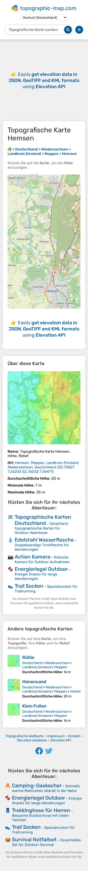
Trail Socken (29, 586)
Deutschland (32, 663)
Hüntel (75, 691)
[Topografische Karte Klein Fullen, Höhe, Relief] (14, 713)
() (43, 467)
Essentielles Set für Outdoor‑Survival (46, 842)
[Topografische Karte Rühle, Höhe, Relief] (14, 664)
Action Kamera (32, 557)
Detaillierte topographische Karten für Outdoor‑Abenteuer (41, 528)
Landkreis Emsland (36, 667)
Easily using (44, 80)
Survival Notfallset (34, 839)
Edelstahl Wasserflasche (44, 540)
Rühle (28, 657)
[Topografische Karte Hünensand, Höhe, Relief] (14, 688)
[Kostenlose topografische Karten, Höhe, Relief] (9, 149)
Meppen (61, 667)
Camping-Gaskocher (37, 785)
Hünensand (34, 681)
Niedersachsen (57, 663)
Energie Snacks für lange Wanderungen (36, 576)
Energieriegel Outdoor (41, 569)
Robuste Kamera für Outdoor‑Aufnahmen (42, 559)
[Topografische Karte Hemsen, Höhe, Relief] (44, 407)
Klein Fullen (34, 706)
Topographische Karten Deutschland (43, 520)
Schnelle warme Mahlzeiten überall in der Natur (46, 788)
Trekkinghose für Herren (41, 810)
